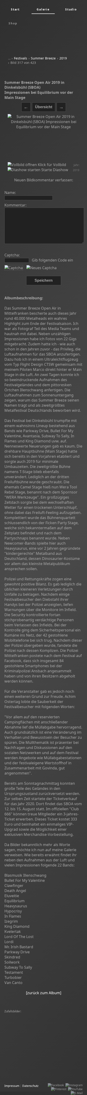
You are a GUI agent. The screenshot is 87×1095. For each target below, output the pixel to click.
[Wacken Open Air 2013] (55, 1043)
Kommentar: (15, 205)
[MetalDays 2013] (17, 1063)
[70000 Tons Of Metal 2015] (23, 1039)
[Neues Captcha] (41, 267)
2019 (63, 58)
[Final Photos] (51, 1015)
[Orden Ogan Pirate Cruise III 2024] (28, 1031)
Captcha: (12, 255)
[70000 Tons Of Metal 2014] (23, 1023)
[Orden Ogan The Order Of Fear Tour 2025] (33, 1055)
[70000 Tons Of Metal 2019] (23, 1075)
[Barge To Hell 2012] (19, 1051)
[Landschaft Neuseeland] (59, 1023)
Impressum (11, 1086)
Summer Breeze (43, 58)
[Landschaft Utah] (45, 1051)
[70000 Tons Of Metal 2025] (23, 1015)
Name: (10, 192)
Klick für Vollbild (51, 164)
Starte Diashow (54, 169)
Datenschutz (30, 1086)
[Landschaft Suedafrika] (58, 1039)
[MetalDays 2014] (54, 1035)
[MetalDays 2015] (17, 1071)
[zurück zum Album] (43, 992)
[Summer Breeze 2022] (21, 1019)
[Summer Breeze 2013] (53, 1019)
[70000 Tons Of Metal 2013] (55, 1059)
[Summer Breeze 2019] (45, 1071)
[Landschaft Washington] (22, 1043)
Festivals (20, 58)
